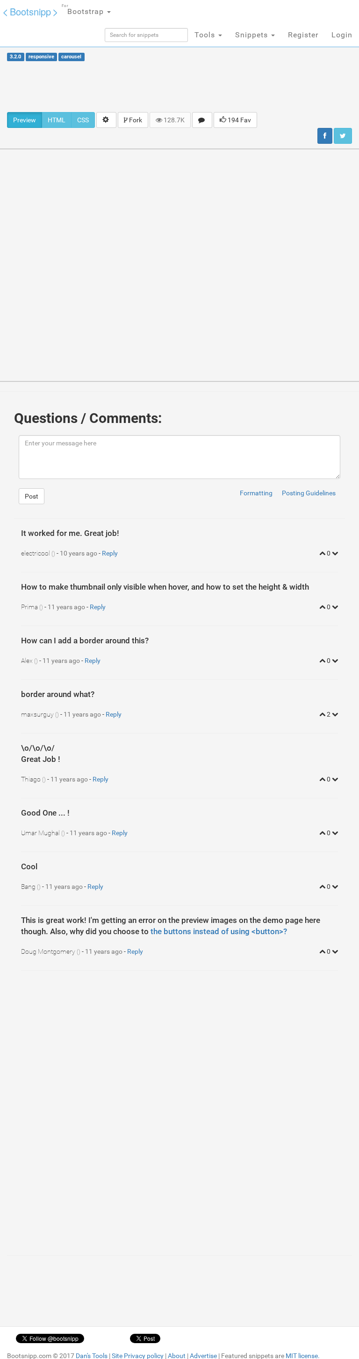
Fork (135, 120)
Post (31, 496)
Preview (24, 120)
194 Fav (238, 120)
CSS (83, 120)
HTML (56, 120)
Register (303, 34)
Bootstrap (84, 10)
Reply (110, 553)
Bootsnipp (30, 11)
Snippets (252, 34)
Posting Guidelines (309, 493)
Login (341, 34)
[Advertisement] (179, 86)
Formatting (256, 493)
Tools (205, 34)
